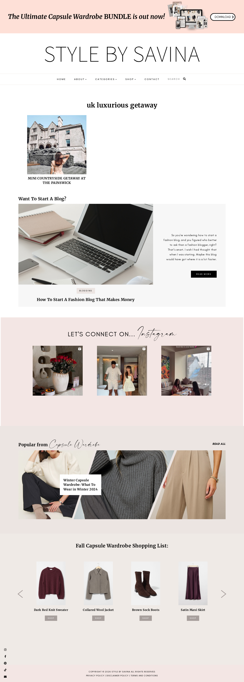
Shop (51, 618)
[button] (58, 371)
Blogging (85, 290)
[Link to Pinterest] (5, 663)
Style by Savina (122, 53)
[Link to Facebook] (5, 656)
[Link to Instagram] (5, 649)
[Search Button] (184, 78)
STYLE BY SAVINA (121, 671)
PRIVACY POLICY (95, 675)
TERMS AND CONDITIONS (144, 675)
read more (203, 274)
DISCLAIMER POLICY (117, 675)
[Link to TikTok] (5, 670)
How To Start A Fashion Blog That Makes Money (86, 299)
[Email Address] (5, 676)
